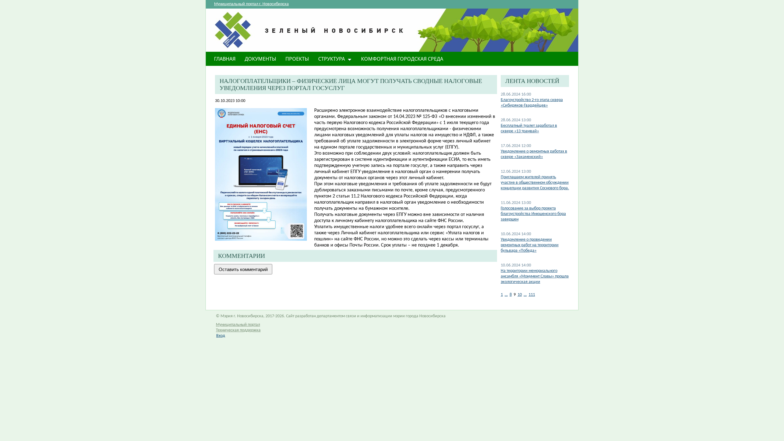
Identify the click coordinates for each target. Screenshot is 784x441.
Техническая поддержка (238, 330)
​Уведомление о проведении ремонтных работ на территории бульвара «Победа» (530, 245)
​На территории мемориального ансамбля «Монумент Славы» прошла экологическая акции (535, 276)
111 (532, 294)
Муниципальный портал (238, 324)
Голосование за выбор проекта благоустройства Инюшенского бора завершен (533, 214)
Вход (220, 336)
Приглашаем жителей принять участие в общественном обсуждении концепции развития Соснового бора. (535, 182)
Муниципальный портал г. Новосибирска (251, 4)
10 (520, 294)
